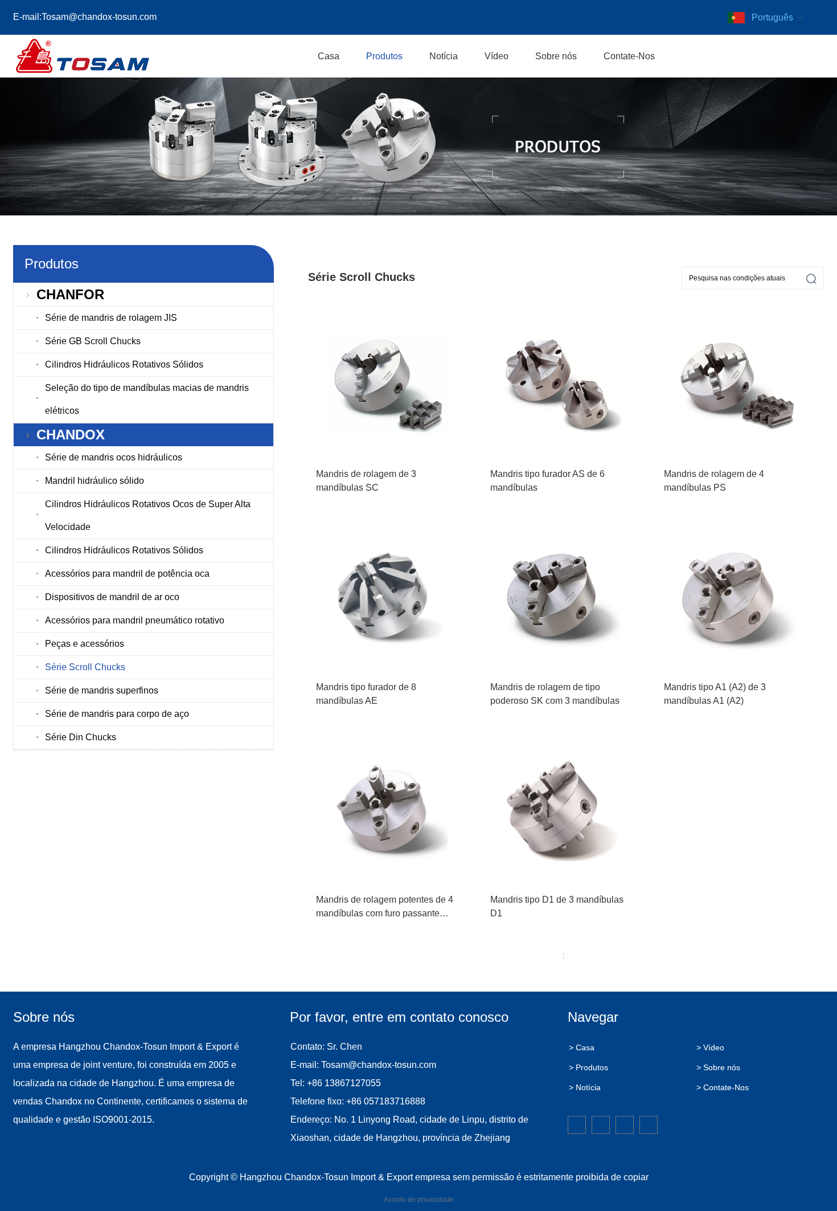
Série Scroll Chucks (85, 667)
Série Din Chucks (80, 737)
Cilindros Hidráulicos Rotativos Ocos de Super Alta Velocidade (148, 515)
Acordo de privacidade (419, 1200)
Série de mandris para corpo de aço (117, 714)
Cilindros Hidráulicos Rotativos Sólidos (124, 364)
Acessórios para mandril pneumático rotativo (134, 620)
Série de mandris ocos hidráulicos (113, 457)
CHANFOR (70, 294)
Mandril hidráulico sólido (94, 481)
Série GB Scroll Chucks (93, 341)
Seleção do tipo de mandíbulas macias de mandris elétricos (147, 399)
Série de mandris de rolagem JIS (111, 318)
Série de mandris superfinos (101, 690)
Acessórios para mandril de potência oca (127, 573)
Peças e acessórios (84, 644)
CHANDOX (70, 434)
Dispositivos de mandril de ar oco (112, 597)
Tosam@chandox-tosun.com (99, 17)
